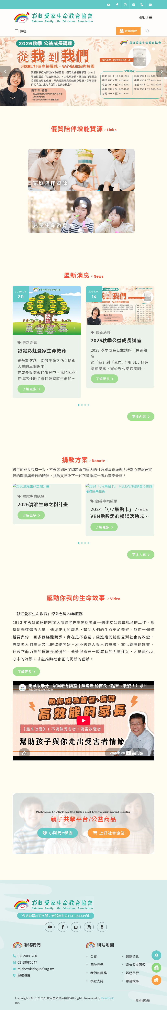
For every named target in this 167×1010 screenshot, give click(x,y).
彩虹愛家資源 (135, 964)
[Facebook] (117, 4)
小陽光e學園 (61, 832)
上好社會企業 (112, 833)
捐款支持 (96, 980)
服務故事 (132, 980)
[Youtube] (108, 4)
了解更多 (29, 388)
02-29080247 (27, 962)
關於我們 (96, 964)
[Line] (134, 4)
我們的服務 (98, 972)
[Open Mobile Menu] (150, 17)
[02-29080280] (142, 4)
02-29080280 (27, 955)
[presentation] (158, 343)
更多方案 (139, 554)
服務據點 (24, 975)
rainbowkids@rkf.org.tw (36, 968)
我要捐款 (131, 31)
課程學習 (132, 972)
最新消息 (29, 342)
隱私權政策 (143, 1000)
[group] (83, 71)
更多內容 (139, 416)
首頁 (93, 956)
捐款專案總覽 (33, 496)
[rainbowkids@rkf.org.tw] (150, 4)
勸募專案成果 (106, 501)
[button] (5, 71)
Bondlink (107, 998)
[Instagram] (125, 4)
